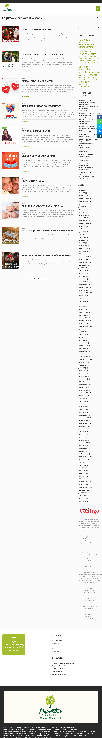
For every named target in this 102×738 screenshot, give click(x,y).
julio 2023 (81, 268)
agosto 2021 (82, 329)
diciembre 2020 (83, 351)
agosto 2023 (82, 265)
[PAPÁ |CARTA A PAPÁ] (10, 185)
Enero (95, 56)
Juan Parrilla (80, 734)
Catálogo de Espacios (22, 728)
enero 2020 (82, 382)
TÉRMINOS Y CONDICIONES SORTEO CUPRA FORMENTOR (87, 101)
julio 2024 (81, 234)
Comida (90, 51)
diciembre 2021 (83, 318)
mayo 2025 (81, 209)
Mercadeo (81, 62)
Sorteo (97, 77)
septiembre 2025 (83, 201)
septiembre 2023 (83, 262)
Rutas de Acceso (57, 677)
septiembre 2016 (83, 487)
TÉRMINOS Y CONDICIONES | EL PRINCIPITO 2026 (88, 108)
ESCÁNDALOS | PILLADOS (86, 172)
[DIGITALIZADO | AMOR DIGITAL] (10, 86)
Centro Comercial (86, 47)
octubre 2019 (82, 390)
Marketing (88, 60)
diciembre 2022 (83, 284)
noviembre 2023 (83, 257)
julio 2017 (81, 462)
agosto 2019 (82, 395)
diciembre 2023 (83, 254)
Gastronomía (94, 58)
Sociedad (93, 77)
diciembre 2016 (83, 479)
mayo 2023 (81, 273)
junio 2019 (81, 401)
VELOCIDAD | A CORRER (85, 154)
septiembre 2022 (83, 293)
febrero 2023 (82, 279)
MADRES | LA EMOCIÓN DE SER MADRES (42, 205)
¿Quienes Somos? (57, 671)
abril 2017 (81, 470)
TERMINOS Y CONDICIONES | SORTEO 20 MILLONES (87, 114)
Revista (93, 75)
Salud (80, 77)
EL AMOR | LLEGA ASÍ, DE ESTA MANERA (42, 54)
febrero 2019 (82, 409)
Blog (39, 734)
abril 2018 (81, 437)
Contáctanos (31, 730)
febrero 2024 (82, 248)
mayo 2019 (81, 404)
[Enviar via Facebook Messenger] (99, 131)
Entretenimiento (57, 640)
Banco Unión (69, 734)
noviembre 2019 (83, 387)
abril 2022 (81, 307)
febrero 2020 (82, 379)
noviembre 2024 (83, 223)
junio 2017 (81, 465)
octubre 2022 (82, 290)
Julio (84, 60)
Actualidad (89, 40)
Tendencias (89, 79)
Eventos (80, 58)
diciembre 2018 (83, 415)
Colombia (82, 51)
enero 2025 (82, 218)
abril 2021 (81, 340)
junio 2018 (81, 432)
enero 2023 (82, 282)
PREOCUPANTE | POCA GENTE (87, 150)
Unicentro (84, 81)
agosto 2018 (82, 426)
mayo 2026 (81, 190)
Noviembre (97, 72)
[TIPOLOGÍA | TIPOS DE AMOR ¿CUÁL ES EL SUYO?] (10, 260)
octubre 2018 (82, 420)
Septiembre (86, 77)
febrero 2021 (82, 345)
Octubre (80, 75)
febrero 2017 (82, 473)
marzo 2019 (82, 407)
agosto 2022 (82, 296)
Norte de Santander (84, 68)
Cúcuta (92, 53)
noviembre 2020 (83, 354)
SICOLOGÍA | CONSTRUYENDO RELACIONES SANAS (47, 230)
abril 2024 (81, 243)
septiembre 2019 (83, 393)
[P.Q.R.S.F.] (14, 644)
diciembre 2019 (83, 384)
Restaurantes (56, 646)
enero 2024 (82, 251)
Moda (87, 62)
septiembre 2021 (83, 326)
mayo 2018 (81, 434)
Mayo (93, 60)
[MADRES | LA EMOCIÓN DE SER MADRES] (10, 210)
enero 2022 (82, 315)
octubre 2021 (82, 323)
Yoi (52, 736)
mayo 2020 (81, 370)
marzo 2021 (82, 343)
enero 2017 (82, 476)
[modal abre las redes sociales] (99, 136)
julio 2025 (81, 207)
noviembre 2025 (83, 198)
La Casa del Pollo (8, 736)
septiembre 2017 (83, 457)
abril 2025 (81, 212)
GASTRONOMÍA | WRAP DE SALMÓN (86, 144)
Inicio (5, 728)
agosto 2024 (82, 232)
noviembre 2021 (83, 321)
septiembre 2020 (83, 359)
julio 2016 (81, 493)
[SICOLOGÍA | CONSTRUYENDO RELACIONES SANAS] (10, 235)
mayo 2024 (81, 240)
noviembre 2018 (83, 418)
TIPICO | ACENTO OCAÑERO (86, 168)
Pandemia (86, 75)
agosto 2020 (82, 362)
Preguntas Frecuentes (59, 666)
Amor (85, 42)
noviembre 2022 (83, 287)
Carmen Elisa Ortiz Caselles (86, 44)
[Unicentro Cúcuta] (51, 707)
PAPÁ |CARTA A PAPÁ (33, 181)
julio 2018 (81, 429)
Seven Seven (58, 734)
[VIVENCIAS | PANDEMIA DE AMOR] (10, 160)
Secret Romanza (42, 736)
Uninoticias (26, 45)
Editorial (90, 56)
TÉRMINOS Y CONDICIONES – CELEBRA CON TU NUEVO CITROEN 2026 (89, 128)
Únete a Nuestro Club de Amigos (13, 730)
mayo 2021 (81, 337)
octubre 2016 (82, 484)
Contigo (82, 54)
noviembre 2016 (83, 482)
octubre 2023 (82, 259)
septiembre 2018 (83, 423)
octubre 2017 (82, 454)
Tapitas (19, 736)
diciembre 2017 (83, 448)
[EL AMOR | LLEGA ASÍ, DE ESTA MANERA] (10, 59)
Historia (80, 60)
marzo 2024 (82, 246)
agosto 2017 (82, 459)
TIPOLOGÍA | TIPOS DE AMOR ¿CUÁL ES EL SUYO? (47, 255)
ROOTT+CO (82, 736)
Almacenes (55, 643)
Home (94, 18)
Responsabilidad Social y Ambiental (14, 732)
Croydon (65, 736)
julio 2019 (81, 398)
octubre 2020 (82, 357)
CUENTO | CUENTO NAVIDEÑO (37, 29)
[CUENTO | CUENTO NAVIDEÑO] (10, 34)
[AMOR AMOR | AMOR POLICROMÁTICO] (10, 111)
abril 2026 (81, 193)
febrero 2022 (82, 312)
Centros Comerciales (85, 49)
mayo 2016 (81, 498)
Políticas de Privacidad (59, 669)
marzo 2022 (82, 309)
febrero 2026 (82, 196)
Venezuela (93, 86)
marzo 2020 (82, 376)
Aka (33, 736)
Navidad (80, 64)
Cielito (27, 736)
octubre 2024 (82, 226)
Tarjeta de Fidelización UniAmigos (63, 732)
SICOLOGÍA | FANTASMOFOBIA (87, 135)
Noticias (89, 72)
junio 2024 (81, 237)
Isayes (58, 736)
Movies (73, 736)
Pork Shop (90, 734)
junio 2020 (81, 368)
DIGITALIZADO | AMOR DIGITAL (37, 81)
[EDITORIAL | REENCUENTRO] (10, 135)
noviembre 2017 (83, 451)
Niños (85, 64)
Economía (82, 56)
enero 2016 (82, 501)
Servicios (55, 649)
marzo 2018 (82, 440)
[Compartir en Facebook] (99, 117)
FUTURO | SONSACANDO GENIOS (88, 139)
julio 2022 (81, 298)
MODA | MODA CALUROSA (86, 177)
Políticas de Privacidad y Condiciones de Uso (52, 730)
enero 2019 (82, 412)
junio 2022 (81, 301)
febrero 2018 (82, 443)
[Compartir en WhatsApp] (99, 121)
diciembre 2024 (83, 221)
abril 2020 (81, 373)
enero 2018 (82, 445)
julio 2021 (81, 332)
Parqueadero (56, 651)
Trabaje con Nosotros (59, 674)
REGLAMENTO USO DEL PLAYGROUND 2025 (85, 121)
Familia (86, 58)
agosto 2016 (82, 490)
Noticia (81, 72)
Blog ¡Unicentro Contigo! (67, 728)
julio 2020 (81, 365)
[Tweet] (99, 126)
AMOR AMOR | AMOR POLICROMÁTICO (41, 106)
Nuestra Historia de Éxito (40, 728)
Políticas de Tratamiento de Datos (63, 663)
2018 (80, 40)
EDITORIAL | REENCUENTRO (36, 131)
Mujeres (91, 62)
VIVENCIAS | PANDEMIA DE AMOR (39, 156)
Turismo (95, 79)
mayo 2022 (81, 304)
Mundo (96, 62)
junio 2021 (81, 334)
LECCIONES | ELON (84, 163)
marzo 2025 (82, 215)
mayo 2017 (81, 468)
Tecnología (81, 79)
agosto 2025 (82, 204)
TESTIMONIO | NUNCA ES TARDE (88, 159)
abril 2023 (81, 276)
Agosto (80, 42)
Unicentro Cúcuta (85, 84)
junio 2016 (81, 495)
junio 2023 (81, 271)
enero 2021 (82, 348)
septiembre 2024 (83, 229)
